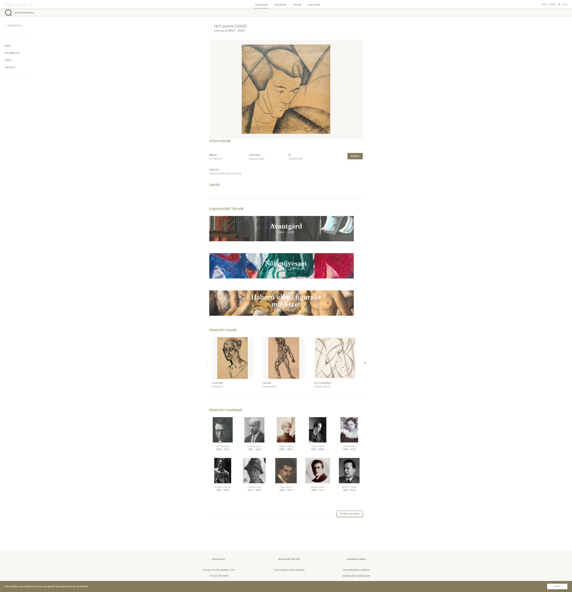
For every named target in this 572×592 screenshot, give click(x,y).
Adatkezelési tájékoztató (356, 576)
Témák (297, 4)
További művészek (349, 514)
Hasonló (10, 67)
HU (544, 4)
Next (364, 362)
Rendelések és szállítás (356, 570)
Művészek (280, 4)
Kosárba (355, 156)
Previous (207, 362)
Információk (12, 53)
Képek (8, 46)
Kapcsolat (314, 4)
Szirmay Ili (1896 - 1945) (229, 30)
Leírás (8, 60)
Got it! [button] (557, 586)
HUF (552, 4)
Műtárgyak (261, 4)
